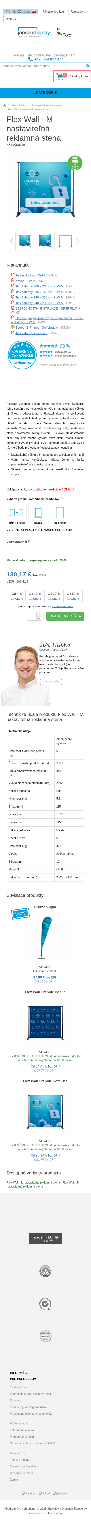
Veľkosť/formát (17, 542)
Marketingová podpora (24, 1466)
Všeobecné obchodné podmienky (31, 1413)
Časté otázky (18, 1387)
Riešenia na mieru (21, 1473)
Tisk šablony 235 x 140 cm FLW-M (39, 292)
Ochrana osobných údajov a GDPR (32, 1443)
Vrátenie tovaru (19, 1423)
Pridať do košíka (65, 616)
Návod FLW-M (25, 281)
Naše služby (18, 1453)
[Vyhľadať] (87, 65)
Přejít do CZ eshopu (19, 11)
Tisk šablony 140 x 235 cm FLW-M (39, 297)
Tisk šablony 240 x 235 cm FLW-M (39, 303)
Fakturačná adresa (22, 1430)
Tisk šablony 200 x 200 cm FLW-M (39, 286)
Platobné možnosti (22, 1436)
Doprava (15, 1400)
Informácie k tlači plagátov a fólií (31, 1393)
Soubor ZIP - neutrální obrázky (37, 327)
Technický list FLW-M (30, 275)
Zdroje (14, 1479)
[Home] (4, 105)
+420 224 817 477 (48, 59)
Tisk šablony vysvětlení (31, 333)
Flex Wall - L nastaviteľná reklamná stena (33, 1182)
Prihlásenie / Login (54, 11)
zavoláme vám (62, 606)
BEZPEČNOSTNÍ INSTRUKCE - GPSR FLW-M (47, 308)
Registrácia (78, 11)
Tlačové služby (19, 1459)
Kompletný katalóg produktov (28, 1407)
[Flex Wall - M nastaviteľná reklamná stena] (24, 241)
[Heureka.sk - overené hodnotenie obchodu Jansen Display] (45, 368)
